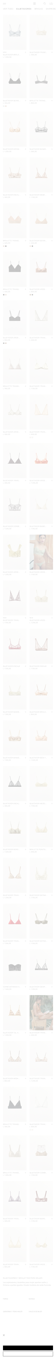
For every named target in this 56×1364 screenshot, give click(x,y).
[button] (28, 1348)
